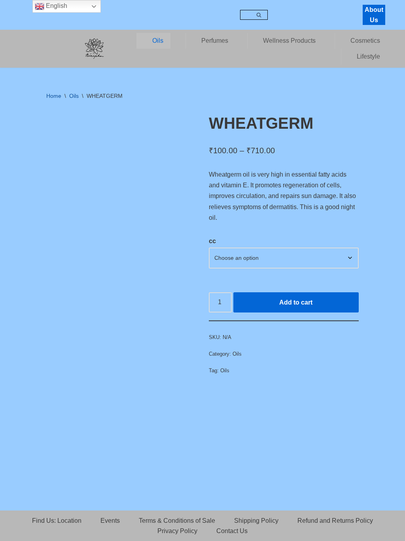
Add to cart (295, 302)
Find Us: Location (56, 520)
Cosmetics (365, 40)
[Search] (259, 15)
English (55, 5)
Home (53, 96)
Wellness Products (289, 40)
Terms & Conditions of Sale (177, 520)
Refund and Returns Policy (335, 520)
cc (212, 241)
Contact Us (232, 531)
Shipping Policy (256, 520)
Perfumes (214, 40)
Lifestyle (368, 56)
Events (110, 520)
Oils (157, 40)
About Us (374, 14)
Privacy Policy (177, 531)
